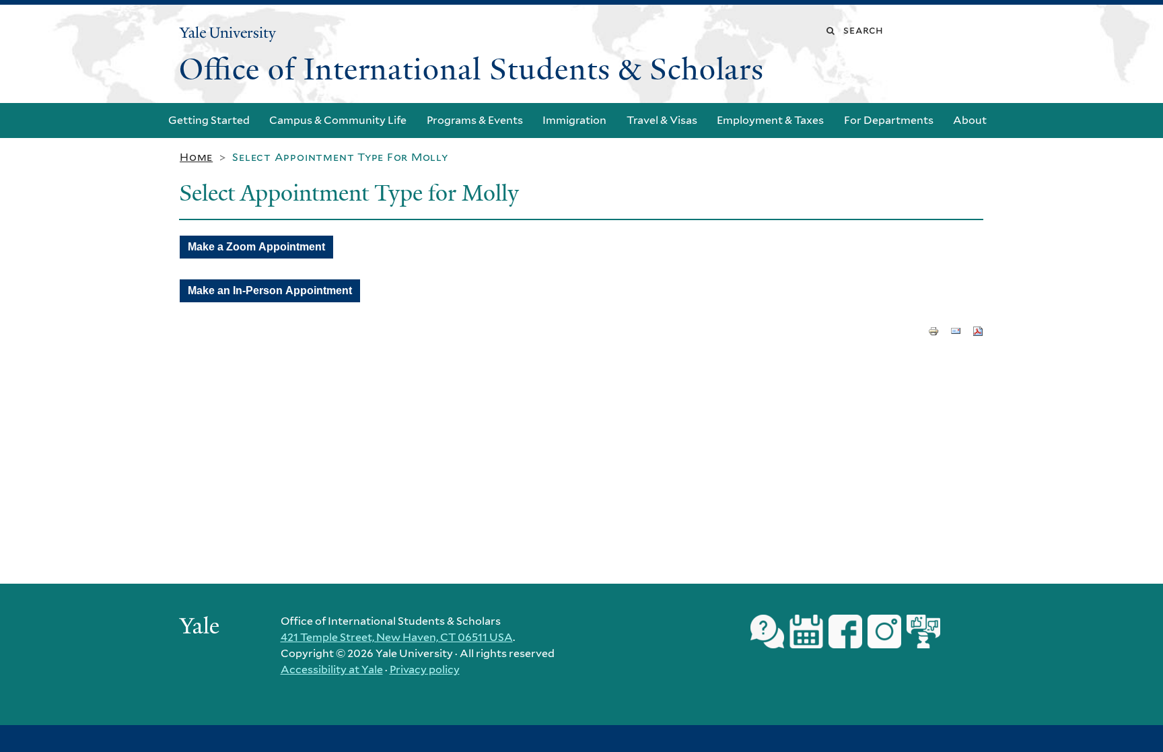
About (970, 120)
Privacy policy (425, 669)
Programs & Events (475, 120)
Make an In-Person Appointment (270, 290)
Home (196, 157)
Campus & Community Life (338, 120)
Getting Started (209, 120)
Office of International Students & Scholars (471, 69)
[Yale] (201, 627)
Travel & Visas (662, 120)
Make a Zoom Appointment (256, 246)
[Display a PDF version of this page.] (978, 330)
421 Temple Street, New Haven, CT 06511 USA (397, 637)
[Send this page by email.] (955, 330)
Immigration (574, 120)
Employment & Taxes (770, 120)
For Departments (888, 120)
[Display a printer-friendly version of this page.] (933, 330)
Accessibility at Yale (332, 669)
